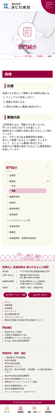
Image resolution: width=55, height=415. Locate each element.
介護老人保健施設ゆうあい (16, 335)
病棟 (14, 191)
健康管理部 (14, 197)
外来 (14, 186)
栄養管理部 (14, 226)
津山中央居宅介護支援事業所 (17, 376)
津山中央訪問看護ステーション (18, 379)
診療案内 (20, 412)
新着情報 (8, 305)
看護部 (12, 181)
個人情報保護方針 (12, 314)
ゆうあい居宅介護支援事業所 (17, 341)
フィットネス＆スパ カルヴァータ (20, 392)
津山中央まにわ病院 (13, 332)
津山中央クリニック (13, 366)
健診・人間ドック (34, 412)
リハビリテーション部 (19, 220)
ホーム (6, 412)
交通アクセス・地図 (17, 295)
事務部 (12, 232)
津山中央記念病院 (12, 363)
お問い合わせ (41, 295)
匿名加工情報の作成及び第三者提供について (24, 320)
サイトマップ (10, 311)
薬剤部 (12, 202)
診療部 (12, 175)
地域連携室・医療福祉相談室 (22, 238)
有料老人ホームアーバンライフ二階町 (21, 382)
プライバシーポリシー (14, 317)
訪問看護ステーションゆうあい (18, 338)
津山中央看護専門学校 (14, 389)
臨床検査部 (14, 208)
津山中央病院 (10, 360)
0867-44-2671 (34, 275)
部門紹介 (12, 167)
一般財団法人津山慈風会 (15, 357)
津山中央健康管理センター (16, 386)
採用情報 (48, 412)
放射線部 (13, 214)
